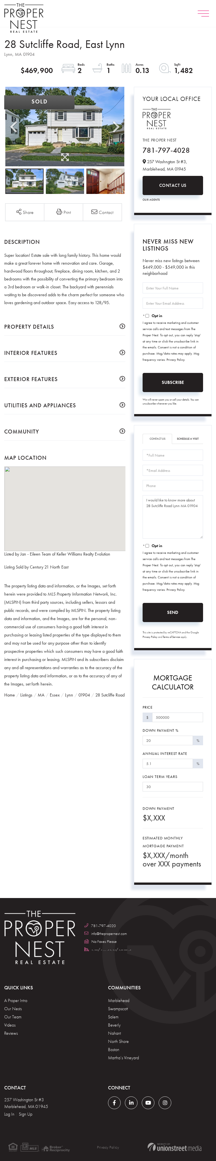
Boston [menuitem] (113, 1049)
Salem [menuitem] (113, 1017)
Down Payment (159, 808)
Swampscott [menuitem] (118, 1009)
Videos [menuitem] (9, 1025)
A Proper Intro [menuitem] (15, 1000)
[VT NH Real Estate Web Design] (174, 1147)
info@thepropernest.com (109, 933)
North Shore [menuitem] (118, 1041)
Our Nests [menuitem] (13, 1009)
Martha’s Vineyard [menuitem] (123, 1058)
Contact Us (172, 185)
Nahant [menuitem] (114, 1033)
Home (9, 695)
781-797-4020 (103, 925)
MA (41, 695)
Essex (55, 695)
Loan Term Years (160, 776)
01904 (84, 695)
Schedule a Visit (188, 439)
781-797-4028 (166, 150)
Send (172, 612)
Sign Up (25, 1114)
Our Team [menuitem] (12, 1017)
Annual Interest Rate (165, 753)
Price (148, 707)
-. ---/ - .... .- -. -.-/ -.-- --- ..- (111, 949)
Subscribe (173, 382)
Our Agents (151, 200)
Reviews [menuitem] (11, 1033)
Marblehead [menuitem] (118, 1000)
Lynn (69, 695)
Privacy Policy (175, 359)
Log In (9, 1114)
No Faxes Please (104, 941)
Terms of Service (171, 637)
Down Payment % (161, 730)
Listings (26, 695)
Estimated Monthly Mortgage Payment (163, 841)
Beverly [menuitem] (114, 1025)
